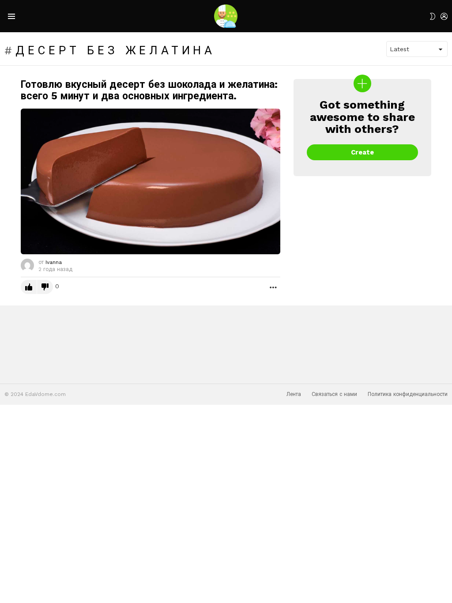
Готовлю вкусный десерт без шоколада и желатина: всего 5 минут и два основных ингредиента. (149, 90)
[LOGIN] (444, 16)
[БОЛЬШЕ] (273, 287)
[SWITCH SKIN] (432, 16)
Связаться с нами (334, 394)
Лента (293, 394)
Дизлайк (45, 287)
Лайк (29, 287)
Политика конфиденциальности (408, 394)
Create (362, 152)
